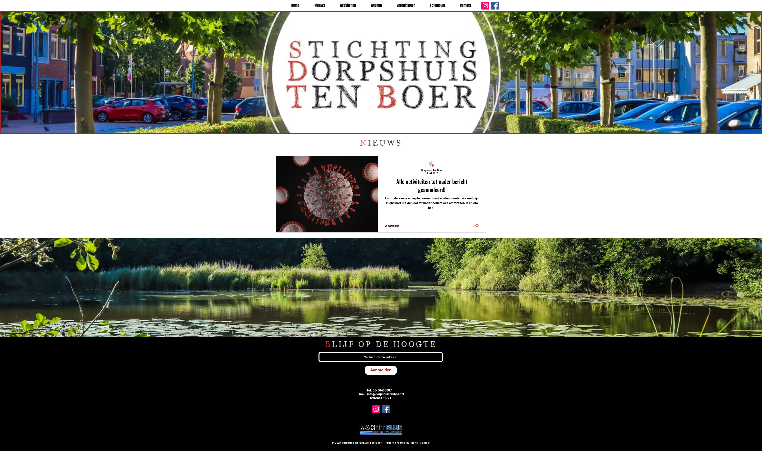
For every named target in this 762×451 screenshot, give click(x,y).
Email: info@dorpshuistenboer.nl (380, 394)
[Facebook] (495, 6)
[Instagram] (485, 6)
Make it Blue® (420, 442)
